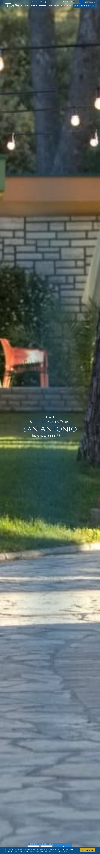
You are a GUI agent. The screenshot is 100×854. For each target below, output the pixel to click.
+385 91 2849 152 (66, 2)
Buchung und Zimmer (84, 6)
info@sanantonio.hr (48, 2)
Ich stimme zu (87, 850)
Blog (69, 6)
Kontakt (34, 2)
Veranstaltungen (57, 6)
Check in (34, 844)
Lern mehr (63, 851)
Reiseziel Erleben (39, 6)
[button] (75, 1)
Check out (46, 844)
